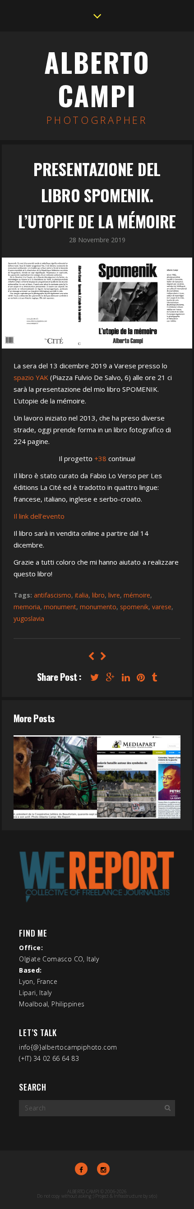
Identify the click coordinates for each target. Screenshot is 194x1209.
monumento (98, 606)
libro (98, 595)
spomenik (134, 606)
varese (161, 606)
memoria (27, 606)
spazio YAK (31, 377)
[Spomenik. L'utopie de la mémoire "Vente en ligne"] (91, 656)
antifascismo (52, 595)
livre (114, 595)
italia (81, 595)
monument (60, 606)
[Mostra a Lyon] (103, 656)
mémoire (137, 595)
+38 (100, 458)
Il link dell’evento (39, 516)
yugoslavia (29, 618)
